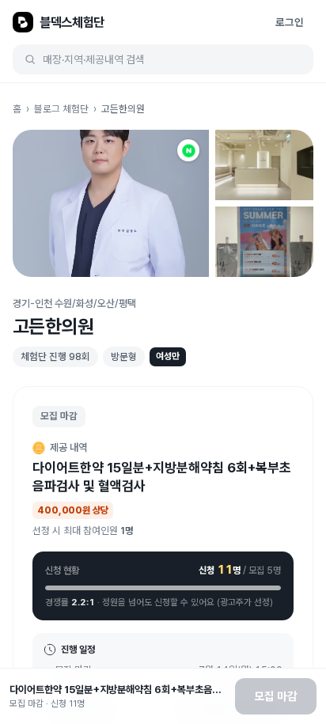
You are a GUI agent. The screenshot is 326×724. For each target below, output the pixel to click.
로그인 (289, 22)
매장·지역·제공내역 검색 (94, 59)
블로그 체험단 (61, 109)
